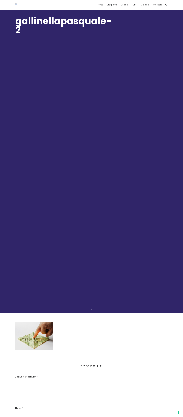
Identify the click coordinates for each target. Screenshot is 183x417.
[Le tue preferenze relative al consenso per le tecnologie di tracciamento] (178, 412)
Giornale (157, 4)
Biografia (112, 4)
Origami (125, 4)
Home (100, 4)
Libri (135, 4)
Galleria (145, 4)
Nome (19, 408)
